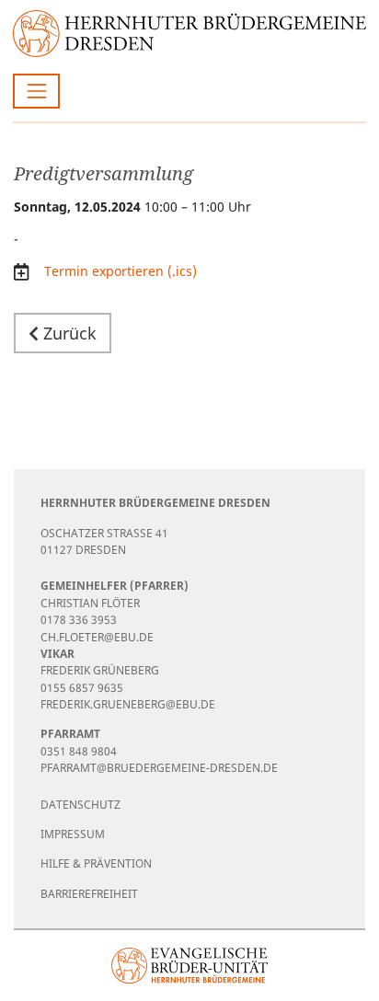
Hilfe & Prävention (96, 863)
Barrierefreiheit (89, 894)
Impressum (72, 834)
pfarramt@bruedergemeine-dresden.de (159, 768)
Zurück (68, 333)
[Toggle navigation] (36, 91)
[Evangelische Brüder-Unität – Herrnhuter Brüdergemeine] (189, 965)
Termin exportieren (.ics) (118, 271)
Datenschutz (80, 804)
